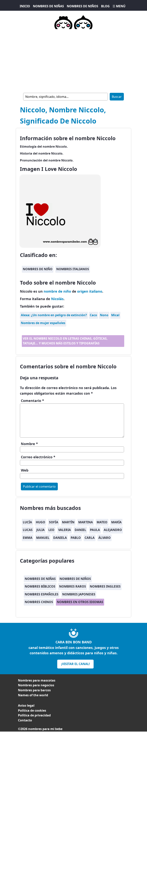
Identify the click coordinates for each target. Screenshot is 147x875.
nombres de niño (37, 269)
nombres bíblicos (40, 586)
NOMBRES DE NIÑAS (48, 6)
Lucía (27, 522)
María (116, 522)
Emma (27, 538)
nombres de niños (75, 579)
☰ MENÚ (119, 6)
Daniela (60, 538)
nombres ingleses (105, 586)
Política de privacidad (34, 715)
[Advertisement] (73, 60)
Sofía (53, 522)
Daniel (80, 530)
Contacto (25, 720)
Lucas (28, 530)
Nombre (29, 443)
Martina (85, 522)
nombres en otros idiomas (80, 602)
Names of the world (33, 695)
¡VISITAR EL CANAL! (75, 664)
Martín (68, 522)
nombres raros (72, 586)
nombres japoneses (78, 594)
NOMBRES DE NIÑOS (82, 6)
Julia (40, 530)
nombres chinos (39, 602)
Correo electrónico (38, 457)
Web (24, 470)
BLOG (105, 6)
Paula (95, 530)
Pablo (76, 538)
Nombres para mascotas (36, 680)
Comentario (32, 400)
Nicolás (57, 298)
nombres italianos (72, 269)
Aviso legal (26, 705)
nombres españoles (41, 594)
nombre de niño (57, 291)
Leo (51, 530)
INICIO (25, 6)
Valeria (64, 530)
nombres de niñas (40, 579)
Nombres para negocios (36, 685)
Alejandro (113, 530)
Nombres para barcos (34, 690)
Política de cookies (32, 710)
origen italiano (89, 291)
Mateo (102, 522)
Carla (90, 538)
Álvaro (104, 538)
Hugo (40, 522)
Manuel (42, 538)
